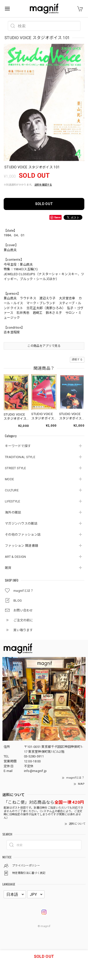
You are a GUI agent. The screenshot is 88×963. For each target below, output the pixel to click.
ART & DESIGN (15, 557)
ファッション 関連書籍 (21, 545)
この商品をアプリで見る (43, 346)
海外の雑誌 (13, 512)
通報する (77, 359)
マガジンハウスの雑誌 (21, 523)
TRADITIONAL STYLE (20, 457)
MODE (9, 479)
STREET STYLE (15, 468)
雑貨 (8, 568)
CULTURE (12, 490)
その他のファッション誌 (23, 534)
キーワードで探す (18, 446)
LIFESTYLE (12, 501)
